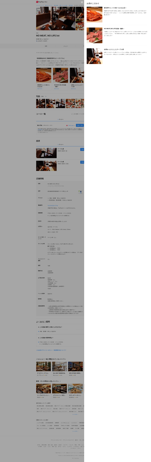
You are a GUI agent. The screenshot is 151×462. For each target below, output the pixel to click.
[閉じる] (82, 2)
